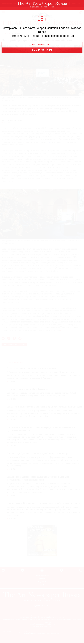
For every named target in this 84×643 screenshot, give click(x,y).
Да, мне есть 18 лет (42, 50)
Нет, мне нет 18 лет (42, 45)
